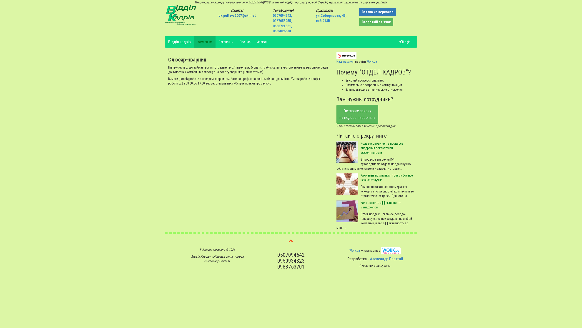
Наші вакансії (345, 61)
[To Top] (291, 241)
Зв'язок (262, 42)
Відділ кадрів (179, 41)
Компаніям (205, 42)
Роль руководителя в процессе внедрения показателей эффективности (382, 148)
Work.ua (371, 61)
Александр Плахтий (386, 258)
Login (406, 42)
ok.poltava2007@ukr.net (237, 15)
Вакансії (225, 42)
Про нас (245, 42)
